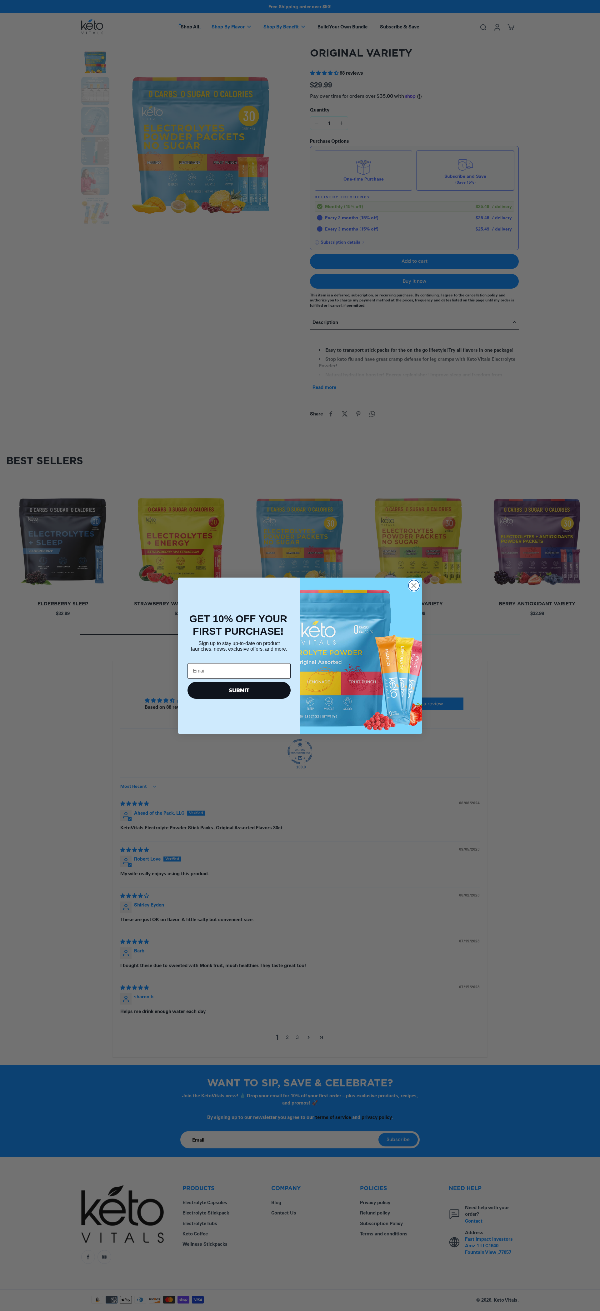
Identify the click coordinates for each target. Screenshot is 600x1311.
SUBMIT (239, 690)
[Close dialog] (413, 585)
